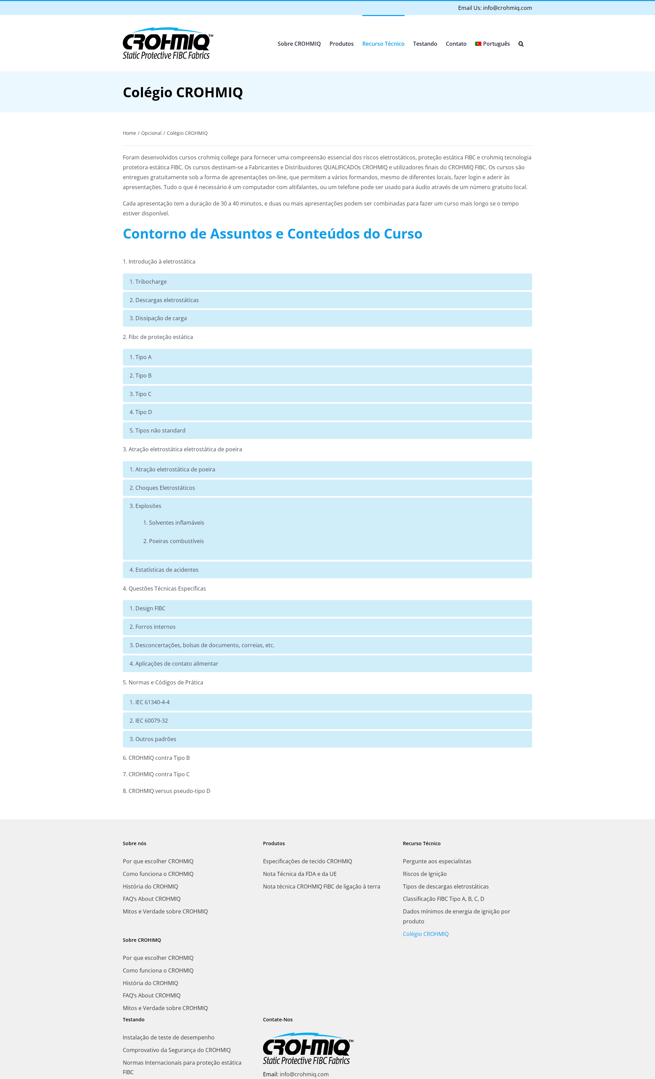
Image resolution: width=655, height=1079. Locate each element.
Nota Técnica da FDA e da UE (300, 874)
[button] (521, 43)
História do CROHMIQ (150, 886)
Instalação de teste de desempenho (169, 1037)
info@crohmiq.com (507, 8)
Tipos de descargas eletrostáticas (446, 886)
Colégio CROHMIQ (426, 934)
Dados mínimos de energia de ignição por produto (456, 916)
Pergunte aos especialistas (437, 861)
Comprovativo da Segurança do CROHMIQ (177, 1050)
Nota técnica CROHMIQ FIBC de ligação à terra (321, 886)
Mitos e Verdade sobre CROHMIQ (165, 911)
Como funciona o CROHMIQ (158, 874)
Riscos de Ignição (425, 874)
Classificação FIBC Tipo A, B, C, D (443, 899)
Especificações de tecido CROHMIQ (307, 861)
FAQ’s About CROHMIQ (151, 899)
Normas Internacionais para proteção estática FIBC (182, 1067)
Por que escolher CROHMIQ (158, 861)
